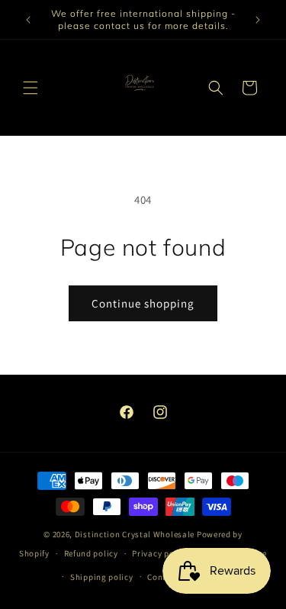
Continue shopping (143, 303)
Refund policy (91, 553)
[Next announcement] (258, 20)
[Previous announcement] (28, 20)
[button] (30, 88)
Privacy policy (160, 553)
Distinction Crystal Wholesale (134, 534)
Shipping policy (101, 577)
